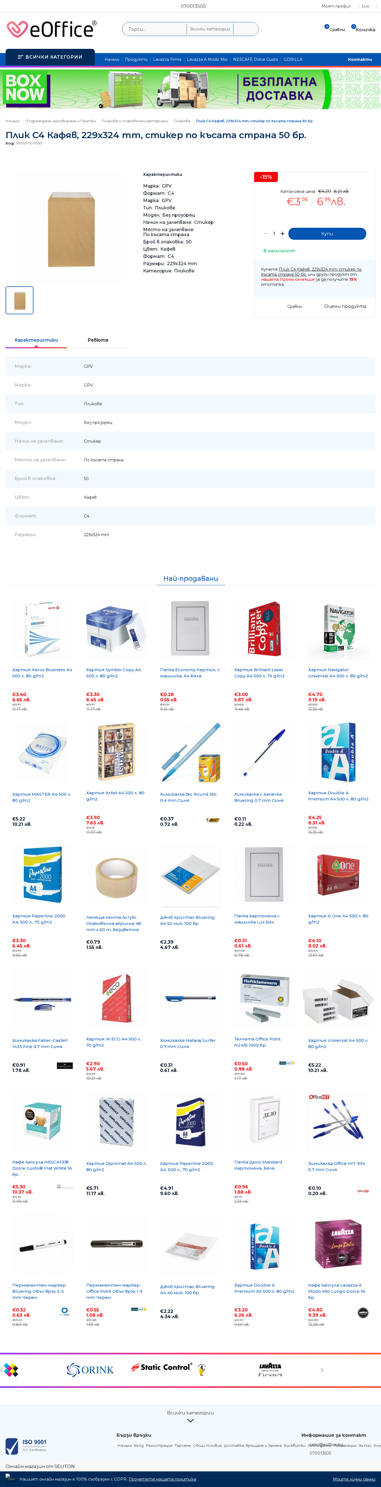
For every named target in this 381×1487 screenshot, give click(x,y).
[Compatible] (34, 1370)
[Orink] (98, 1370)
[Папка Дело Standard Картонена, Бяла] (264, 1121)
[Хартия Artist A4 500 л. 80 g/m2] (116, 752)
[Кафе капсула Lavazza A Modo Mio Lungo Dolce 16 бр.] (338, 1244)
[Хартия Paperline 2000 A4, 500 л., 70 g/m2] (190, 1122)
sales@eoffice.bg (326, 1444)
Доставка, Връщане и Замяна (253, 1445)
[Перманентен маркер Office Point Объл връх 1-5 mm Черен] (116, 1244)
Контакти (360, 59)
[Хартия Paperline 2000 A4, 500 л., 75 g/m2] (42, 875)
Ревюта (98, 340)
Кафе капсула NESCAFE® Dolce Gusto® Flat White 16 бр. (42, 1168)
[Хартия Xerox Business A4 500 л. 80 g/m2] (42, 629)
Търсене (183, 1445)
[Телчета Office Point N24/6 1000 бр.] (264, 998)
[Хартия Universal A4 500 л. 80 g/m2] (338, 999)
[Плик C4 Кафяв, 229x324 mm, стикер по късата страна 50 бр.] (70, 282)
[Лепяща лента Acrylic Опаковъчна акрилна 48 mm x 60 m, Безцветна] (116, 876)
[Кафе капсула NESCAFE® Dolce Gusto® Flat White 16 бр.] (42, 1121)
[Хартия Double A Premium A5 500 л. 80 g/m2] (264, 1244)
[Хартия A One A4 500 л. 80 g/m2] (338, 875)
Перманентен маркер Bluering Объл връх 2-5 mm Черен (39, 1291)
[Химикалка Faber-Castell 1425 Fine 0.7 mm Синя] (42, 999)
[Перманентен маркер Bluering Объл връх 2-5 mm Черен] (42, 1244)
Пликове (182, 121)
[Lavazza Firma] (289, 1370)
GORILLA (293, 59)
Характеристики (36, 340)
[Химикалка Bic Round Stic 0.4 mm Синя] (190, 752)
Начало (112, 59)
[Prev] (2, 1370)
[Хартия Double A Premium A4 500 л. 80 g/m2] (338, 752)
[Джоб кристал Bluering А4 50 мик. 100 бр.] (190, 876)
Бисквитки (294, 1445)
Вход (139, 1445)
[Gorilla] (225, 1370)
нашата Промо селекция (288, 279)
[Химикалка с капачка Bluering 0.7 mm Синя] (264, 752)
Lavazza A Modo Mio (207, 59)
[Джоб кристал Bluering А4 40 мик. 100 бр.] (190, 1245)
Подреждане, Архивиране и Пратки (60, 121)
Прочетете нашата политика (162, 1479)
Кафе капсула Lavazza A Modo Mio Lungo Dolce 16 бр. (336, 1291)
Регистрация (159, 1445)
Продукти (136, 59)
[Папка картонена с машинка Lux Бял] (264, 875)
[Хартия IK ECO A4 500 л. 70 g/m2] (116, 998)
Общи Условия (207, 1445)
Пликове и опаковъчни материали (135, 121)
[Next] (321, 1370)
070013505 (193, 6)
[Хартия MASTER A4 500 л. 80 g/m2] (43, 752)
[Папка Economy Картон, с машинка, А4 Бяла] (190, 629)
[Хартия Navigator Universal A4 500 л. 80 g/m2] (338, 629)
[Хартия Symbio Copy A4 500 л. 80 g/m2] (116, 629)
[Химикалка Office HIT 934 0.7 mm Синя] (338, 1122)
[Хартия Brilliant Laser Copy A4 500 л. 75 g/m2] (264, 629)
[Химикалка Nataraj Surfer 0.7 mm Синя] (190, 999)
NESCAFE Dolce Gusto (255, 59)
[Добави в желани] (368, 180)
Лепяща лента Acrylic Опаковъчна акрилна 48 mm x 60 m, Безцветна (113, 923)
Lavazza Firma (167, 59)
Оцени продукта (345, 306)
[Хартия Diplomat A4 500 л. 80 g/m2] (116, 1122)
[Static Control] (162, 1367)
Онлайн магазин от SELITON (40, 1466)
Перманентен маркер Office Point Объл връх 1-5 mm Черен (114, 1291)
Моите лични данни (354, 1479)
